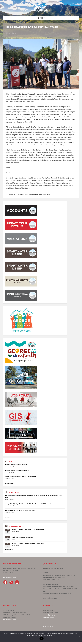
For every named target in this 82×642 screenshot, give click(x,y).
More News (8, 517)
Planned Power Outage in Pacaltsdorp (17, 470)
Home (8, 33)
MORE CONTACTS (48, 627)
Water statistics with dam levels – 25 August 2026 (20, 476)
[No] (79, 636)
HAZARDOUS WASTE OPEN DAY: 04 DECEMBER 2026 (28, 543)
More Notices (9, 483)
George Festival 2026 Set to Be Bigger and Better (20, 510)
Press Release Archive (35, 194)
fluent (61, 160)
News (14, 33)
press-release (46, 194)
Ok (41, 639)
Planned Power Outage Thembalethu (16, 465)
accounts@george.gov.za (50, 615)
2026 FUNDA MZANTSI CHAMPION (22, 537)
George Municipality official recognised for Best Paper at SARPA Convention (29, 504)
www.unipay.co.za (48, 617)
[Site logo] (41, 11)
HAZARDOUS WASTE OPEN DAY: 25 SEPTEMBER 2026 (28, 529)
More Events (9, 550)
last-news (25, 194)
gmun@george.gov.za (10, 577)
